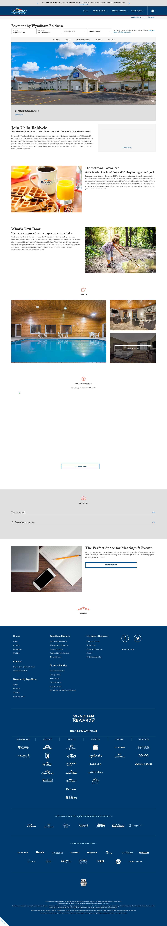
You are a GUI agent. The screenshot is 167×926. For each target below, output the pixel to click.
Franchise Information (94, 649)
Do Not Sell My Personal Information (63, 690)
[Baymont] (71, 781)
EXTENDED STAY (23, 739)
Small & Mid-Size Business (59, 653)
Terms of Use (54, 678)
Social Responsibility (94, 657)
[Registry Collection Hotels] (143, 747)
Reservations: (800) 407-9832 (23, 667)
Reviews (111, 39)
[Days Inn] (47, 747)
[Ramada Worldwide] (71, 789)
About (15, 641)
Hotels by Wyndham (83, 731)
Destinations (17, 649)
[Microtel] (47, 764)
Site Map (16, 653)
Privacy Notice (55, 674)
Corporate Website (93, 641)
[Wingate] (71, 756)
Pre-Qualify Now (83, 4)
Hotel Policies (127, 147)
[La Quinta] (71, 747)
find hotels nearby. (125, 32)
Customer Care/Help (20, 671)
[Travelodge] (47, 781)
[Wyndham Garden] (71, 764)
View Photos (133, 348)
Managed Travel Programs (59, 645)
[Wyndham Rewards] (83, 718)
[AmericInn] (71, 773)
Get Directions (81, 466)
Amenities (99, 39)
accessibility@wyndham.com (93, 906)
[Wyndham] (119, 747)
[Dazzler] (95, 764)
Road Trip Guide (19, 696)
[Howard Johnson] (47, 773)
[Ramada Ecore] (71, 797)
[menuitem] (86, 11)
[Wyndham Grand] (143, 764)
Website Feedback (127, 649)
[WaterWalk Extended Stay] (23, 756)
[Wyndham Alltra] (95, 781)
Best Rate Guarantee (57, 671)
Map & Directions (83, 39)
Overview (56, 39)
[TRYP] (95, 747)
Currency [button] (151, 17)
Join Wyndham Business (58, 641)
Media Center (91, 645)
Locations (16, 645)
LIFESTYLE (95, 739)
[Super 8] (47, 756)
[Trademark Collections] (119, 756)
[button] (38, 3)
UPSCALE (119, 739)
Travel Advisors (55, 657)
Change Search (136, 17)
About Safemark (55, 682)
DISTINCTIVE (144, 739)
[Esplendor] (95, 756)
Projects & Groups (56, 649)
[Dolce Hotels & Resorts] (143, 756)
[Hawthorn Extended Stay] (23, 747)
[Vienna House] (95, 773)
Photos (68, 39)
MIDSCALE (71, 739)
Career (89, 653)
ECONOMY (47, 739)
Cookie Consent (55, 686)
